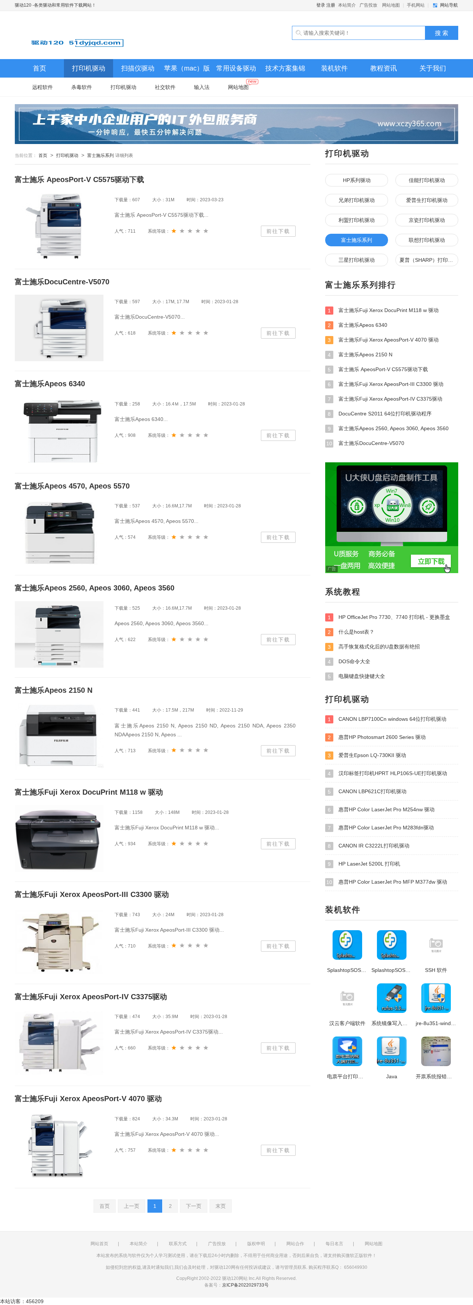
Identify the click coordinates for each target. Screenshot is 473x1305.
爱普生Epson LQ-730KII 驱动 (367, 755)
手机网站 (416, 5)
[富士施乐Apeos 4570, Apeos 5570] (59, 532)
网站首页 (99, 1243)
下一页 (193, 1206)
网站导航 (449, 5)
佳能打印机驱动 (427, 180)
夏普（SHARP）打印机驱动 (428, 260)
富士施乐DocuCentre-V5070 (365, 443)
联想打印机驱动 (427, 240)
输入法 (202, 87)
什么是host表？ (351, 632)
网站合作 (295, 1243)
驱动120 (100, 35)
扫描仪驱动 (137, 68)
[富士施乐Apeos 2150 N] (59, 736)
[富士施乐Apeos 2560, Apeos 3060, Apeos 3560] (59, 634)
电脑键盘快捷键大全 (356, 676)
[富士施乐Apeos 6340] (59, 430)
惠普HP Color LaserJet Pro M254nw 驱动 (381, 809)
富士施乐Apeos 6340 (357, 325)
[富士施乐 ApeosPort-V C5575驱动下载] (59, 226)
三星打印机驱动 (356, 260)
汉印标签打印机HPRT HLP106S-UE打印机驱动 (387, 773)
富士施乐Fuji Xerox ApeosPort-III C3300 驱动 (385, 384)
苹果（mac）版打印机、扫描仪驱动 (187, 71)
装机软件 (334, 68)
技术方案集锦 (285, 68)
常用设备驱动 (236, 68)
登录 (320, 5)
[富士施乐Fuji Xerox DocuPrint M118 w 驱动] (59, 838)
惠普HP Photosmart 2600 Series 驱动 (377, 737)
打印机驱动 (88, 68)
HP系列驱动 (357, 180)
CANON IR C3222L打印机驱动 (368, 846)
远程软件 (42, 87)
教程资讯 (383, 68)
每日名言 (334, 1243)
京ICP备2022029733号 (245, 1285)
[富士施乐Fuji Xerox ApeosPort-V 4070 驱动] (59, 1145)
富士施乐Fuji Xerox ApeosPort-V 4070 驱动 (383, 340)
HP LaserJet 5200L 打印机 (364, 864)
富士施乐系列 (100, 155)
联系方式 (178, 1243)
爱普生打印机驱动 (427, 200)
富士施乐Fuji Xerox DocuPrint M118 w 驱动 (383, 310)
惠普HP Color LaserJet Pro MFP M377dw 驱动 (386, 882)
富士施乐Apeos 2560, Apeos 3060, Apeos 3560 (388, 428)
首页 (39, 68)
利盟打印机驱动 (356, 220)
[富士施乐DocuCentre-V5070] (59, 328)
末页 (220, 1206)
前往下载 (278, 231)
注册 (330, 5)
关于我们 (432, 68)
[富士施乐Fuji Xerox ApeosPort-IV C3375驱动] (59, 1043)
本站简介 (347, 5)
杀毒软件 (81, 87)
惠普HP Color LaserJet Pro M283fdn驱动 (381, 828)
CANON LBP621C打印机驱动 (367, 791)
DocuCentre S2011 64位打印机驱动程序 (380, 414)
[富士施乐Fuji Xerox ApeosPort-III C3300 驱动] (59, 941)
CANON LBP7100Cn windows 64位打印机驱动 (387, 719)
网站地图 (391, 5)
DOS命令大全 (349, 661)
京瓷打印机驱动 (427, 220)
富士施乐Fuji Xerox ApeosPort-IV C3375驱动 (385, 399)
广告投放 (368, 5)
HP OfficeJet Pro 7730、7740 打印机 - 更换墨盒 (389, 617)
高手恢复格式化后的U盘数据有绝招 (374, 647)
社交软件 (165, 87)
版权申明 (256, 1243)
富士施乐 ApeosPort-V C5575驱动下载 (378, 369)
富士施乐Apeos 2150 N (360, 355)
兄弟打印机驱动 (356, 200)
